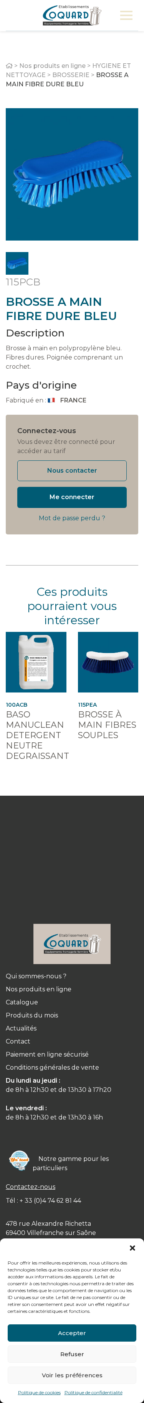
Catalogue (22, 1002)
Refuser (72, 1354)
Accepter (72, 1333)
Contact (18, 1041)
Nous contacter (72, 470)
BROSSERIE (70, 75)
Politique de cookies (39, 1392)
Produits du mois (32, 1015)
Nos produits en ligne (52, 65)
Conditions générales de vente (52, 1067)
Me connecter (72, 497)
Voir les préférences (72, 1375)
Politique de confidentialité (93, 1392)
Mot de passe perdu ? (72, 518)
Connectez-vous (46, 431)
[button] (132, 1248)
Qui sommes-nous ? (36, 976)
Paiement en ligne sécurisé (47, 1054)
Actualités (21, 1028)
